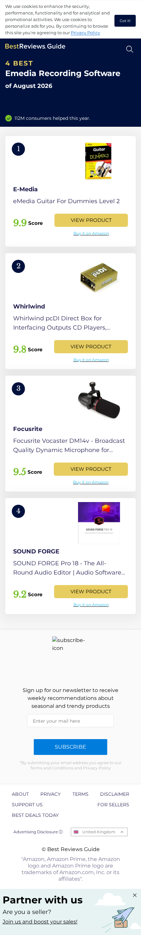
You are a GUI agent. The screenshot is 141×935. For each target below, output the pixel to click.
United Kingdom (98, 831)
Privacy (50, 794)
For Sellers (113, 805)
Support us (27, 805)
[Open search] (129, 49)
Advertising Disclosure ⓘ (38, 831)
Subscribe (70, 747)
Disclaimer (114, 794)
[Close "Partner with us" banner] (134, 895)
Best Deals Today (35, 815)
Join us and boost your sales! (40, 922)
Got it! (125, 20)
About (20, 794)
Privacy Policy (85, 32)
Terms (80, 794)
